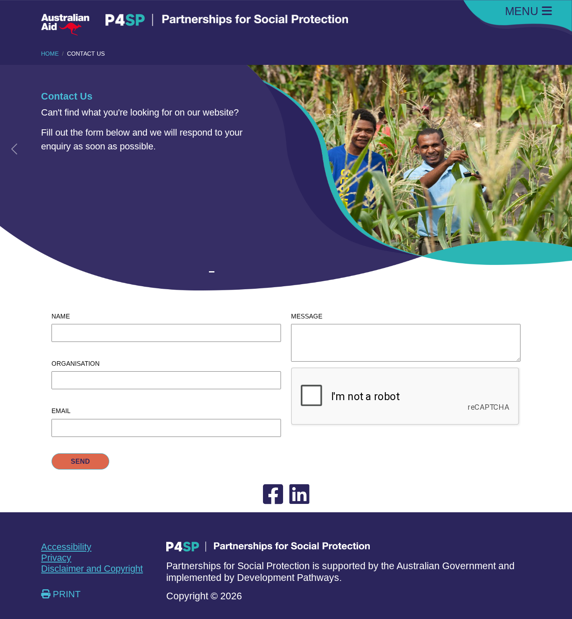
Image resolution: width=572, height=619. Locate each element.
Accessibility (66, 547)
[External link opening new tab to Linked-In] (299, 495)
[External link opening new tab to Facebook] (273, 495)
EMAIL (61, 410)
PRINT (65, 594)
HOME (50, 54)
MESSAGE (306, 316)
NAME (61, 316)
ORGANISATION (76, 363)
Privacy (56, 557)
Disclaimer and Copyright (92, 568)
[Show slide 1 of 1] (212, 272)
